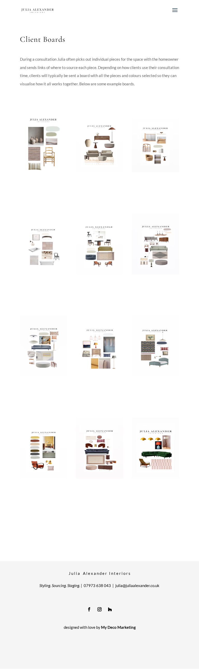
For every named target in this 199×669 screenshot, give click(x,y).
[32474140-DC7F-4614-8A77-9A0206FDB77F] (155, 273)
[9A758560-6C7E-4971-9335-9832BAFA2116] (99, 273)
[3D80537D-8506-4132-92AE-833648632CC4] (99, 170)
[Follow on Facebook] (89, 609)
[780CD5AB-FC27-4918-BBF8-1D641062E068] (43, 477)
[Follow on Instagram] (99, 609)
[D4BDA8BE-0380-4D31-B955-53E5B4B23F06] (43, 273)
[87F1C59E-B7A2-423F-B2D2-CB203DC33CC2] (43, 170)
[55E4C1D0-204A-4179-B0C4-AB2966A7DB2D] (155, 170)
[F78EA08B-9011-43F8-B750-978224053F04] (155, 477)
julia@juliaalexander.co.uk (137, 585)
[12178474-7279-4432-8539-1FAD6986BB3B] (99, 477)
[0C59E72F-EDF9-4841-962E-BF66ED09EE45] (99, 375)
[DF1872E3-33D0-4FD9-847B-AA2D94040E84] (43, 375)
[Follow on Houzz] (110, 609)
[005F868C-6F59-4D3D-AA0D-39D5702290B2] (155, 375)
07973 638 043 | (99, 585)
